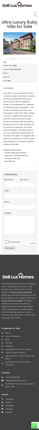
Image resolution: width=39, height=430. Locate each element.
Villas (15, 65)
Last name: (24, 180)
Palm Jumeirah (15, 69)
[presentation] (6, 43)
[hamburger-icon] (34, 12)
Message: (7, 213)
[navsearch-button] (35, 16)
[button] (7, 59)
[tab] (19, 88)
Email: (7, 191)
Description (9, 88)
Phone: (7, 202)
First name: (9, 180)
